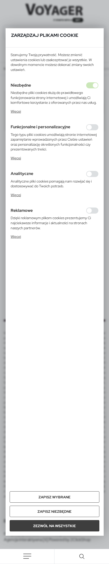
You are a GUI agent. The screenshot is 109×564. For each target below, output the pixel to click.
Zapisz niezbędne (54, 511)
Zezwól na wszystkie (54, 526)
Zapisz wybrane (54, 497)
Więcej (16, 111)
